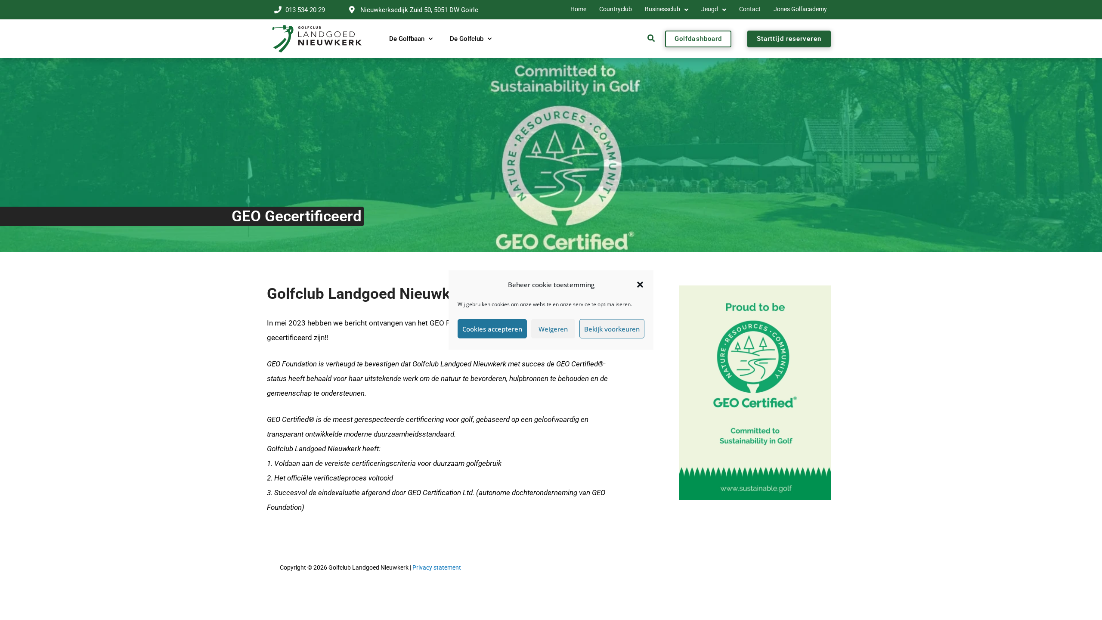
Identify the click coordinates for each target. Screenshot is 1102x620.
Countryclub (615, 9)
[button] (640, 284)
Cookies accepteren (492, 329)
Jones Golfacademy (800, 9)
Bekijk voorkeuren (612, 329)
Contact (750, 9)
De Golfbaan (406, 39)
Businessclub (662, 9)
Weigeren (553, 329)
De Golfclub (466, 39)
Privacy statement (436, 567)
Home (578, 9)
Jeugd (709, 9)
